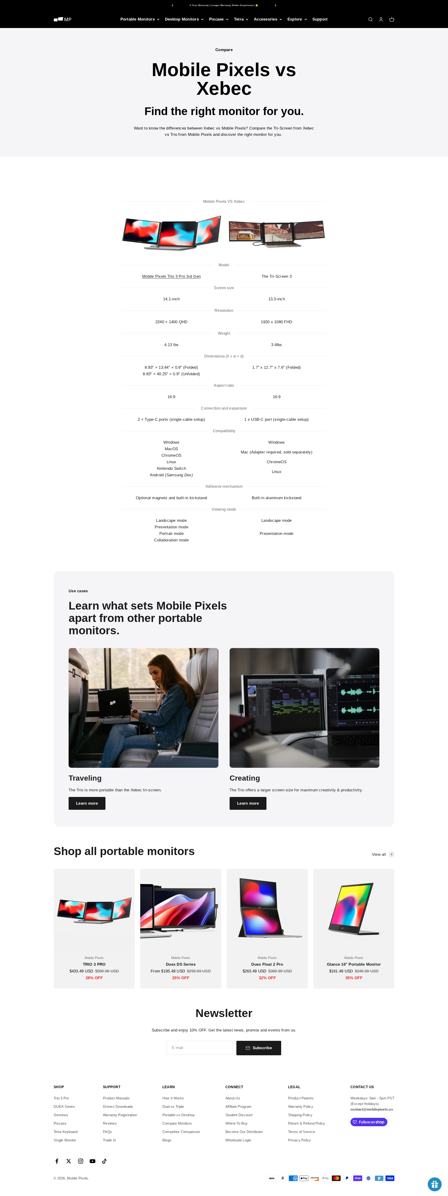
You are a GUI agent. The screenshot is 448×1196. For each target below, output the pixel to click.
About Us (232, 1098)
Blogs (166, 1140)
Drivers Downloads (118, 1106)
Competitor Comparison (181, 1132)
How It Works (173, 1098)
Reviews (110, 1123)
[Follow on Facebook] (57, 1161)
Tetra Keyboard (66, 1132)
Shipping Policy (300, 1115)
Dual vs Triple (173, 1106)
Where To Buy (236, 1123)
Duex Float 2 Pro (267, 964)
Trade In (109, 1140)
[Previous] (172, 5)
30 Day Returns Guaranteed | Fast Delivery (224, 5)
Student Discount (238, 1115)
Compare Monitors (177, 1123)
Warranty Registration (120, 1115)
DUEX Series (64, 1106)
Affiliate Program (238, 1106)
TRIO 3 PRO (94, 964)
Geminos (61, 1115)
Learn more (87, 803)
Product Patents (301, 1098)
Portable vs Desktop (178, 1115)
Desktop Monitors (182, 19)
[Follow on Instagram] (80, 1161)
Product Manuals (116, 1098)
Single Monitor (65, 1140)
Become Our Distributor (244, 1132)
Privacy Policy (299, 1140)
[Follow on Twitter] (69, 1161)
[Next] (275, 5)
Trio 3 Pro (61, 1098)
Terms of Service (301, 1132)
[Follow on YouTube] (92, 1161)
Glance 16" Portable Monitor (354, 964)
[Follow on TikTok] (104, 1161)
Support (320, 19)
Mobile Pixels (94, 958)
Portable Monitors (137, 19)
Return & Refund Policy (306, 1123)
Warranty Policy (300, 1106)
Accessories (265, 19)
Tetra (239, 19)
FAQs (107, 1132)
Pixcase (216, 19)
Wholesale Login (238, 1140)
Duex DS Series (181, 964)
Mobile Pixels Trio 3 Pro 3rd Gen (171, 276)
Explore (294, 19)
